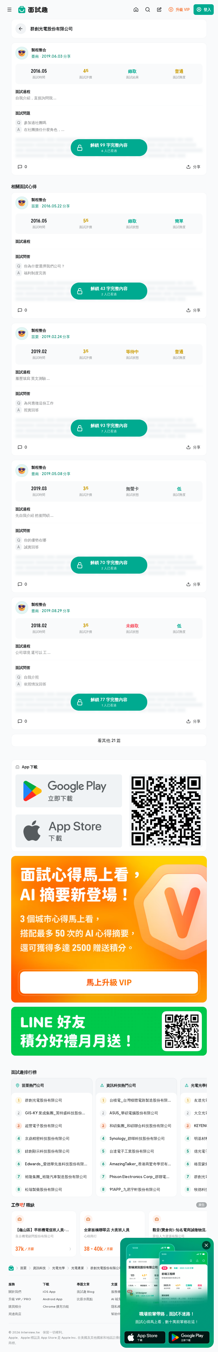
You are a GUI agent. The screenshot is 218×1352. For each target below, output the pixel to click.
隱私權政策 (119, 1306)
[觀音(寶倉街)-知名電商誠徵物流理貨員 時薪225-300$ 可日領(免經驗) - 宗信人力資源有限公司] (181, 1234)
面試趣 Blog (85, 1292)
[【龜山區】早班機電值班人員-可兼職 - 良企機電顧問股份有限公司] (44, 1234)
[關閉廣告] (206, 1245)
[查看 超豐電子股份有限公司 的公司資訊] (51, 1125)
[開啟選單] (9, 9)
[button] (24, 1299)
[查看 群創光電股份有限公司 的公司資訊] (51, 1100)
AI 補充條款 (119, 1299)
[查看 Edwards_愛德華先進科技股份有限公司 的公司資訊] (51, 1164)
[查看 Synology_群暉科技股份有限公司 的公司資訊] (136, 1138)
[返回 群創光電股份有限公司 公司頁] (109, 28)
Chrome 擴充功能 (56, 1306)
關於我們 (15, 1292)
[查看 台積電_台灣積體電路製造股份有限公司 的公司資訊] (136, 1100)
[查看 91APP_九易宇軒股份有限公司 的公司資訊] (136, 1189)
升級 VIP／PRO (20, 1299)
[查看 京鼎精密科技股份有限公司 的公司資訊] (51, 1138)
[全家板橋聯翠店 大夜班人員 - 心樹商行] (112, 1234)
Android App (52, 1299)
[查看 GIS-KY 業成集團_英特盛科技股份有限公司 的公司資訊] (51, 1113)
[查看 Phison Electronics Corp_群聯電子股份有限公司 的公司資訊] (136, 1176)
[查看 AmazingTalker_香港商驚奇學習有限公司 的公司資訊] (136, 1164)
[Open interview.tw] (11, 1268)
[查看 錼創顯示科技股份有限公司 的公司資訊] (51, 1151)
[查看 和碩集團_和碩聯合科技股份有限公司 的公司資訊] (136, 1125)
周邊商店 (15, 1314)
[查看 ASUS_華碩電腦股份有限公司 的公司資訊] (136, 1113)
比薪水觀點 (85, 1299)
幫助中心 (117, 1314)
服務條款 (117, 1292)
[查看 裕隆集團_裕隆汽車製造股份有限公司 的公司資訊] (51, 1176)
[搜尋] (147, 9)
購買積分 (15, 1306)
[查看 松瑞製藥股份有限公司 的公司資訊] (51, 1189)
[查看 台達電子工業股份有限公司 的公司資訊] (136, 1151)
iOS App (49, 1292)
